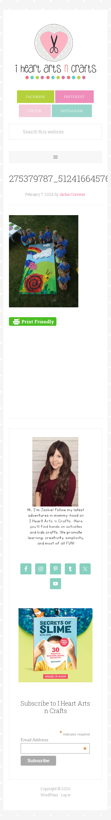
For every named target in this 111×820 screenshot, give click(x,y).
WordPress (49, 794)
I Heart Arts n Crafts (55, 51)
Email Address (54, 739)
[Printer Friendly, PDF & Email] (32, 321)
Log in (66, 794)
